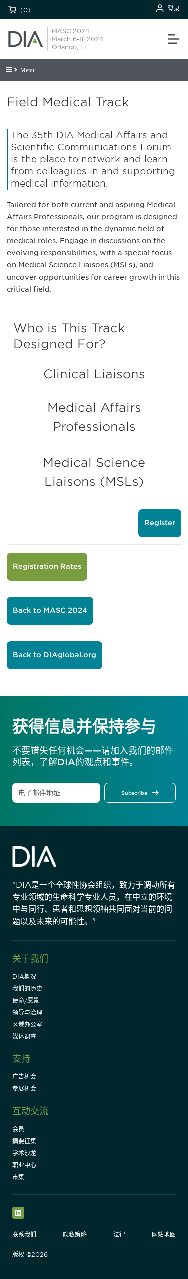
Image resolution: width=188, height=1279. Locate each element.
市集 (18, 1177)
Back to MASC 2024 (50, 610)
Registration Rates (47, 566)
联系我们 (24, 1234)
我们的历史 (27, 988)
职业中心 (24, 1165)
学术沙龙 (24, 1153)
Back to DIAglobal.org (54, 655)
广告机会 (24, 1076)
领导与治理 (27, 1012)
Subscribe (134, 793)
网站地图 (164, 1234)
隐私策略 (75, 1234)
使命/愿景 (25, 1000)
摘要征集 (24, 1141)
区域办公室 (27, 1024)
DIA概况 (24, 976)
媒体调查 (24, 1036)
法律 (119, 1234)
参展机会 (24, 1088)
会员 (18, 1129)
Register (159, 523)
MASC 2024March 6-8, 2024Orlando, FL (77, 39)
